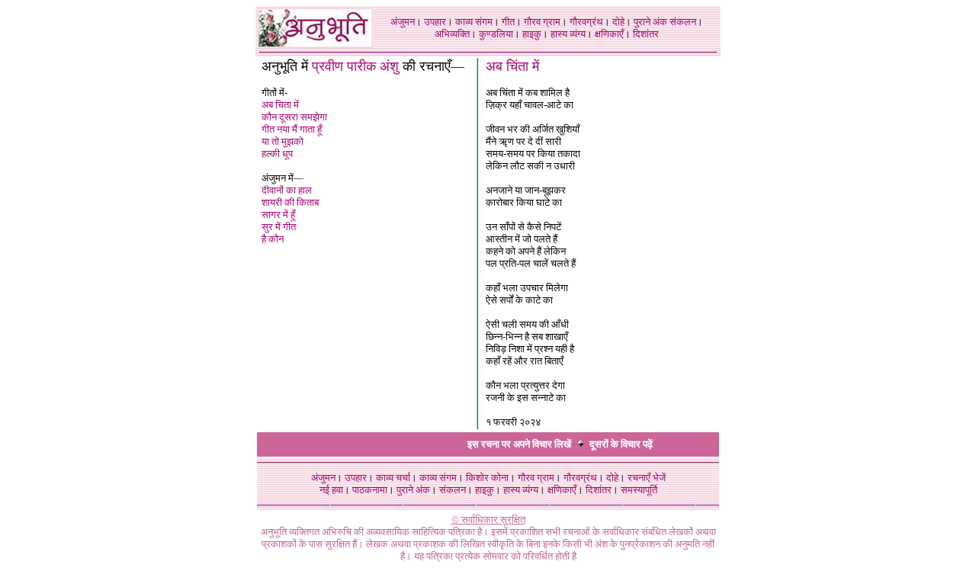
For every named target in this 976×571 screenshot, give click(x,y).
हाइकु (531, 34)
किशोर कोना (487, 477)
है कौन (273, 239)
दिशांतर (646, 34)
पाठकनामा (369, 490)
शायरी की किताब (290, 202)
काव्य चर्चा (393, 477)
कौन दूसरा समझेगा (294, 117)
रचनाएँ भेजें (647, 477)
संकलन (682, 21)
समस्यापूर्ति (639, 490)
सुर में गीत (279, 227)
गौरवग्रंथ (586, 21)
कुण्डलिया (496, 34)
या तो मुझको (282, 141)
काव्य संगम (474, 21)
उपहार (435, 21)
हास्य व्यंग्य (568, 34)
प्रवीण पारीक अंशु (355, 66)
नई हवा (331, 490)
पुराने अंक (650, 21)
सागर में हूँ (278, 214)
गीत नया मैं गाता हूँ (292, 129)
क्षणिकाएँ (609, 34)
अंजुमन (402, 21)
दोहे (618, 21)
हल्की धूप (277, 153)
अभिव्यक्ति (452, 34)
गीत (508, 21)
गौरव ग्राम (542, 21)
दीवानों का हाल (287, 190)
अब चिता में (280, 105)
